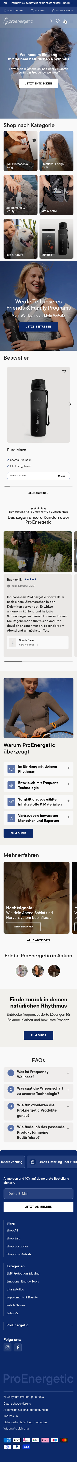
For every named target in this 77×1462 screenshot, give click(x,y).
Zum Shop (38, 1035)
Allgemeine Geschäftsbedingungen (26, 1410)
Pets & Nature (16, 1305)
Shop (11, 1223)
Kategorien (16, 1266)
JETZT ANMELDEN (39, 1206)
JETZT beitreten (38, 326)
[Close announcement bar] (71, 3)
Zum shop (18, 833)
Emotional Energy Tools (23, 1281)
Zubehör (12, 1313)
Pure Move (16, 450)
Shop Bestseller (17, 1246)
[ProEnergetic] (14, 21)
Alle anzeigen (38, 493)
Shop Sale (13, 1238)
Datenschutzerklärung (17, 1403)
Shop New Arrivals (19, 1254)
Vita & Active (15, 1289)
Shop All (12, 1230)
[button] (50, 21)
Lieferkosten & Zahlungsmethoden (25, 1422)
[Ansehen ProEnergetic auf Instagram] (7, 1347)
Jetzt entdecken (38, 83)
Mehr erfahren (23, 926)
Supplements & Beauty (22, 1297)
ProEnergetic (17, 1325)
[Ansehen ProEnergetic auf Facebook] (18, 1347)
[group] (38, 3)
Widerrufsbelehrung (16, 1428)
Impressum (11, 1416)
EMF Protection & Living (23, 1273)
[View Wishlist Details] (57, 21)
